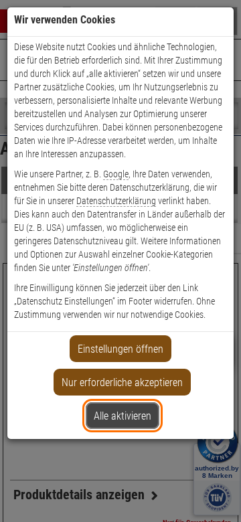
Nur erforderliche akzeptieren (122, 382)
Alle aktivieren (122, 416)
